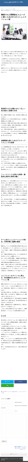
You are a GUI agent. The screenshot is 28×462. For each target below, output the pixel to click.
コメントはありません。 (13, 391)
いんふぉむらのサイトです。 (14, 2)
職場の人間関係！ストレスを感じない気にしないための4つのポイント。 (20, 448)
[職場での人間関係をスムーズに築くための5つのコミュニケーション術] (14, 32)
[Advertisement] (14, 55)
